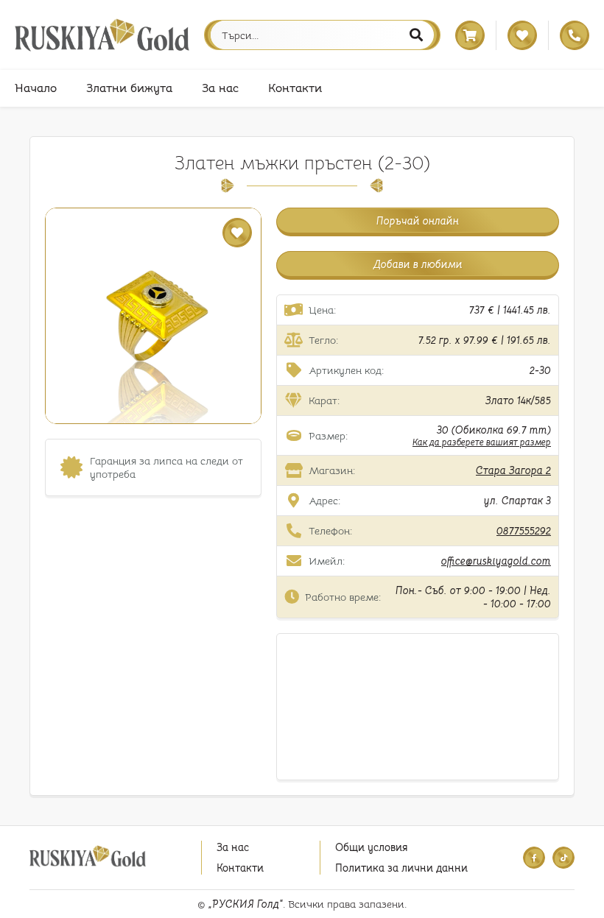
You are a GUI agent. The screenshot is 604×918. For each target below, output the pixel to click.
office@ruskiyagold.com (496, 561)
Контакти (295, 88)
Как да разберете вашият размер (481, 442)
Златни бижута (129, 88)
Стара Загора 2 (513, 470)
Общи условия (371, 847)
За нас (220, 88)
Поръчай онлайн (417, 220)
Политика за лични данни (401, 868)
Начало (36, 88)
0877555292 (523, 530)
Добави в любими (418, 264)
